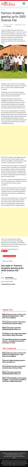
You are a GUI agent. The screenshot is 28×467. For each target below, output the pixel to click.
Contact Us (23, 453)
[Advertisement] (14, 140)
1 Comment (8, 26)
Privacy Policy (9, 454)
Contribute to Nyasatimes (8, 453)
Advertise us (16, 454)
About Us (17, 453)
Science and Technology (9, 256)
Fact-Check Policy (7, 456)
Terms (20, 454)
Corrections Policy (17, 456)
